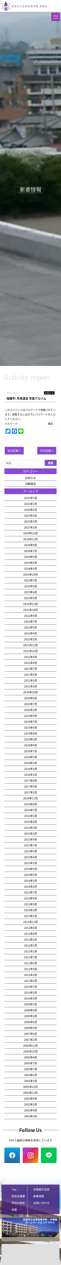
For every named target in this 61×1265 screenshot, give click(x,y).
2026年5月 (30, 498)
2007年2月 (30, 1040)
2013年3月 (30, 910)
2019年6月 (30, 727)
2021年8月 (30, 663)
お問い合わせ (41, 1203)
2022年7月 (30, 621)
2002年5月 (30, 1104)
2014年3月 (30, 881)
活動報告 (30, 484)
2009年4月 (30, 1010)
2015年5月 (30, 851)
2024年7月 (30, 551)
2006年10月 (30, 1051)
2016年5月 (30, 816)
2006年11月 (30, 1045)
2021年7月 (30, 669)
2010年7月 (30, 987)
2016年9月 (30, 804)
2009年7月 (30, 1004)
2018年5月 (30, 757)
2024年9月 (30, 545)
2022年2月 (30, 639)
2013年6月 (30, 898)
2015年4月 (30, 857)
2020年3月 (30, 710)
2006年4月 (30, 1057)
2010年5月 (30, 992)
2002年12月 (30, 1087)
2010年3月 (30, 998)
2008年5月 (30, 1028)
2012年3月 (30, 939)
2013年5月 (30, 904)
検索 (50, 463)
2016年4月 (30, 822)
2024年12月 (30, 533)
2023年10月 (30, 574)
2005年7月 (30, 1063)
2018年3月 (30, 763)
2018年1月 (30, 775)
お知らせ (30, 478)
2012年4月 (30, 934)
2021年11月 (30, 645)
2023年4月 (30, 592)
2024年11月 (30, 539)
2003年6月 (30, 1075)
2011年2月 (30, 981)
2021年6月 (30, 674)
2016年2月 (30, 833)
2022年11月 (30, 604)
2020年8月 (30, 698)
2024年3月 (30, 568)
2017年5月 (30, 786)
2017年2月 (30, 792)
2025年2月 (30, 527)
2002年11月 (30, 1093)
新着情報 (38, 1196)
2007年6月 (30, 1034)
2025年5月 (30, 515)
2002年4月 (30, 1110)
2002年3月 (30, 1116)
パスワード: (12, 423)
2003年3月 (30, 1081)
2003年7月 (30, 1069)
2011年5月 (30, 969)
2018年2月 (30, 769)
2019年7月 (30, 722)
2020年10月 (30, 692)
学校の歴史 (18, 1203)
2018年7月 (30, 751)
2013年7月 (30, 892)
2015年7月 (30, 845)
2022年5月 (30, 627)
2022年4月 (30, 633)
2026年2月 (30, 510)
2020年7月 (30, 704)
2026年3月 (30, 504)
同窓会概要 (18, 1196)
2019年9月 (30, 716)
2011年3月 (30, 975)
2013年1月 (30, 916)
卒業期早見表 (41, 1189)
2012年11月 (30, 922)
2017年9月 (30, 780)
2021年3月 (30, 686)
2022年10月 (30, 610)
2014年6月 (30, 869)
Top (14, 1189)
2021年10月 (30, 651)
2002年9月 (30, 1098)
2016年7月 (30, 810)
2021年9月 (30, 657)
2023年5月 (30, 586)
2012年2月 (30, 945)
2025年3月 (30, 521)
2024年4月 (30, 563)
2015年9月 (30, 839)
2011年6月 (30, 963)
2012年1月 (30, 951)
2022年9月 (30, 616)
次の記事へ (47, 451)
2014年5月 (30, 875)
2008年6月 (30, 1022)
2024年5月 (30, 557)
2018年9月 (30, 745)
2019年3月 (30, 739)
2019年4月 (30, 733)
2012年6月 (30, 928)
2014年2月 (30, 886)
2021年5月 (30, 680)
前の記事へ (14, 451)
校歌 (14, 1209)
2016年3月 (30, 828)
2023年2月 (30, 598)
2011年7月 (30, 957)
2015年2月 (30, 863)
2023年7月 (30, 580)
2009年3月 (30, 1016)
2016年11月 (30, 798)
